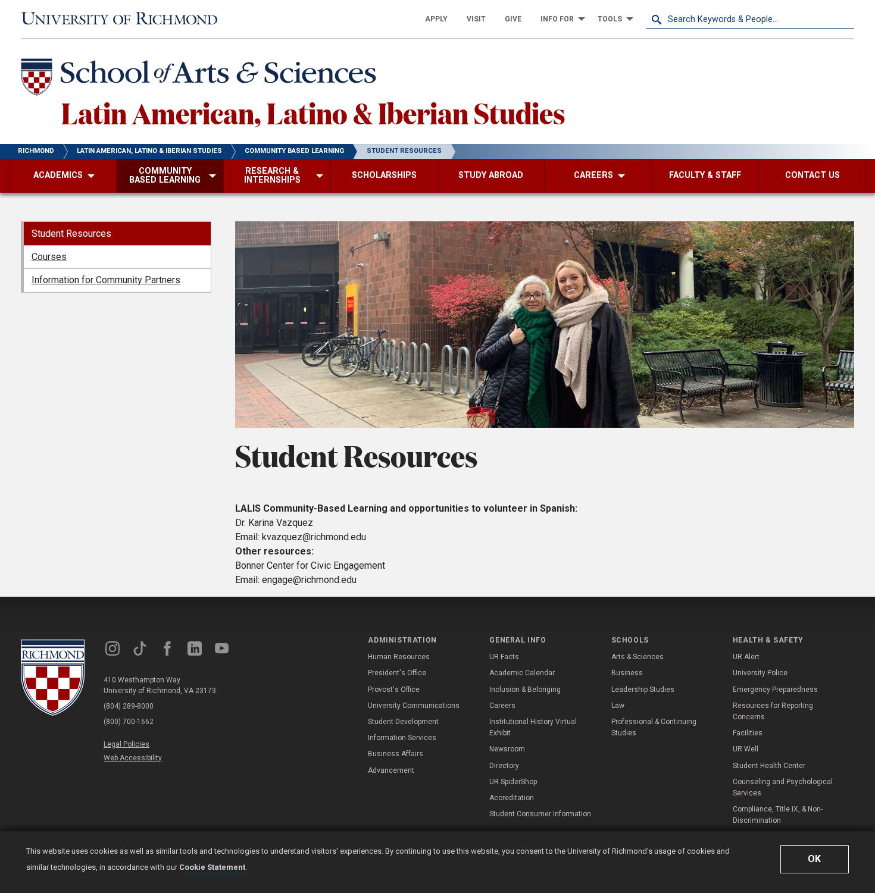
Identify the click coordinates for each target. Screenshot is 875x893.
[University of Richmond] (125, 19)
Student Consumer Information (540, 814)
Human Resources (399, 657)
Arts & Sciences (637, 657)
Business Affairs (395, 754)
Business (627, 673)
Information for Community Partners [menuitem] (106, 280)
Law (617, 705)
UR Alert (746, 657)
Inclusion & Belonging (525, 689)
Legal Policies (126, 744)
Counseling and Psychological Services (783, 787)
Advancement (391, 770)
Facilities (747, 733)
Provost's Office (394, 689)
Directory (504, 766)
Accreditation (511, 798)
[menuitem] (436, 19)
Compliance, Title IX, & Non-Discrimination (778, 815)
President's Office (397, 673)
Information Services (402, 738)
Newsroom (507, 749)
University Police (760, 673)
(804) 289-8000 (129, 706)
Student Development (403, 721)
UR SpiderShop (513, 782)
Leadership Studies (642, 689)
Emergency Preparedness (775, 689)
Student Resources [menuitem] (71, 233)
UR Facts (504, 657)
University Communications (414, 705)
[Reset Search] (845, 19)
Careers (502, 705)
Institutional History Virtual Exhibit (533, 727)
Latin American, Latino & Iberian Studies (313, 112)
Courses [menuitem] (49, 256)
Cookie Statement (212, 867)
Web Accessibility (133, 758)
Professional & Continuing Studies (653, 727)
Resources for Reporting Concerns (773, 711)
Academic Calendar (522, 673)
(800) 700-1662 (129, 721)
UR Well (745, 749)
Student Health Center (769, 766)
